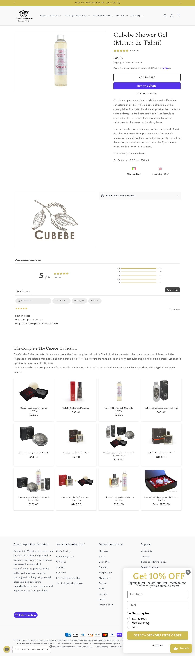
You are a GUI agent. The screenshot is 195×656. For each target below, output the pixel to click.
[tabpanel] (97, 317)
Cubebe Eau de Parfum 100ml (161, 453)
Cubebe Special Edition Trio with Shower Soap (118, 454)
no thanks (157, 645)
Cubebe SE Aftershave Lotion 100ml (161, 408)
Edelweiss (103, 567)
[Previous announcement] (14, 3)
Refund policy (102, 646)
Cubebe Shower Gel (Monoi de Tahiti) (119, 409)
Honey (102, 588)
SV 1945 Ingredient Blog (68, 577)
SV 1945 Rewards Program (69, 583)
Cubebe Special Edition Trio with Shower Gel (33, 498)
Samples (60, 567)
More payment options (147, 93)
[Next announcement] (180, 3)
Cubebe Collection (136, 153)
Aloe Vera (103, 551)
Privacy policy (116, 646)
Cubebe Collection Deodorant (76, 408)
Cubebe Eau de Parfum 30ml (76, 453)
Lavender (103, 594)
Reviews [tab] (23, 291)
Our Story (61, 572)
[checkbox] (95, 301)
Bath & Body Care (65, 556)
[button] (50, 15)
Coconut (103, 583)
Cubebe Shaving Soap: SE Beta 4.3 (34, 453)
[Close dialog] (188, 572)
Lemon (102, 599)
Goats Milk (104, 561)
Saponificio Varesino (29, 640)
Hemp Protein (105, 572)
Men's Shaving (63, 551)
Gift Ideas (61, 561)
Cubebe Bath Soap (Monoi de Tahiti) (33, 409)
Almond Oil (104, 577)
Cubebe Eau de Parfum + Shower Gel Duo (119, 498)
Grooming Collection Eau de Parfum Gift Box (161, 498)
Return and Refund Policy (153, 561)
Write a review (173, 290)
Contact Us (146, 551)
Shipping (117, 62)
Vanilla (102, 556)
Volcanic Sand (106, 604)
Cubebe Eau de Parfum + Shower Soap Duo (76, 498)
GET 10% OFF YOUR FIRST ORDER (158, 635)
